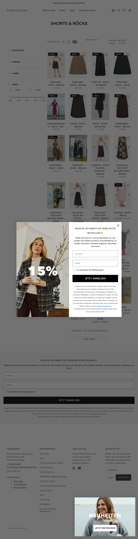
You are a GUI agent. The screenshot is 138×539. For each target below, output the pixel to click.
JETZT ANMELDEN (95, 278)
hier (94, 297)
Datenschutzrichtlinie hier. (104, 306)
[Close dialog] (118, 225)
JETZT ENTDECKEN (105, 528)
